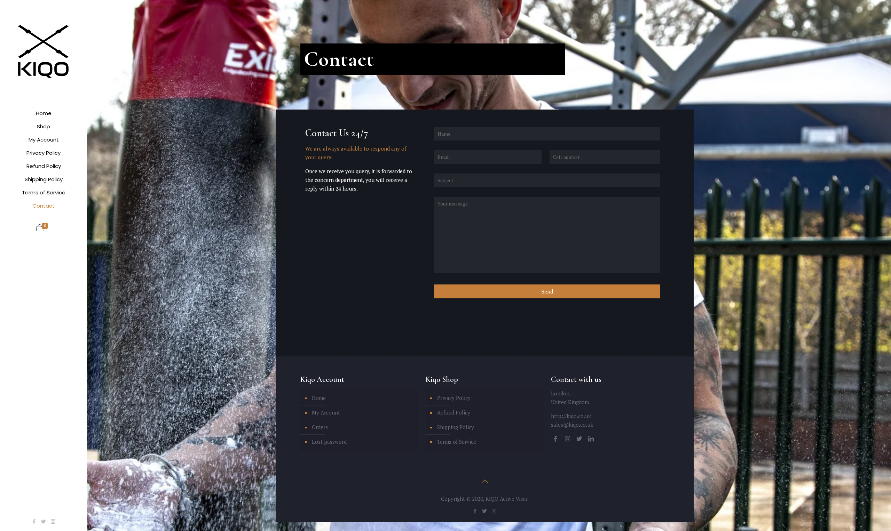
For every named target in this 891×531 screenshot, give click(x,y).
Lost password (329, 441)
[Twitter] (43, 521)
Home (319, 397)
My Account (326, 412)
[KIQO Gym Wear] (43, 51)
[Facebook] (34, 521)
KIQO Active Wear (507, 498)
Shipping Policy (455, 427)
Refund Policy (453, 412)
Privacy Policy (454, 397)
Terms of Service (456, 441)
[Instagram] (53, 521)
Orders (320, 427)
